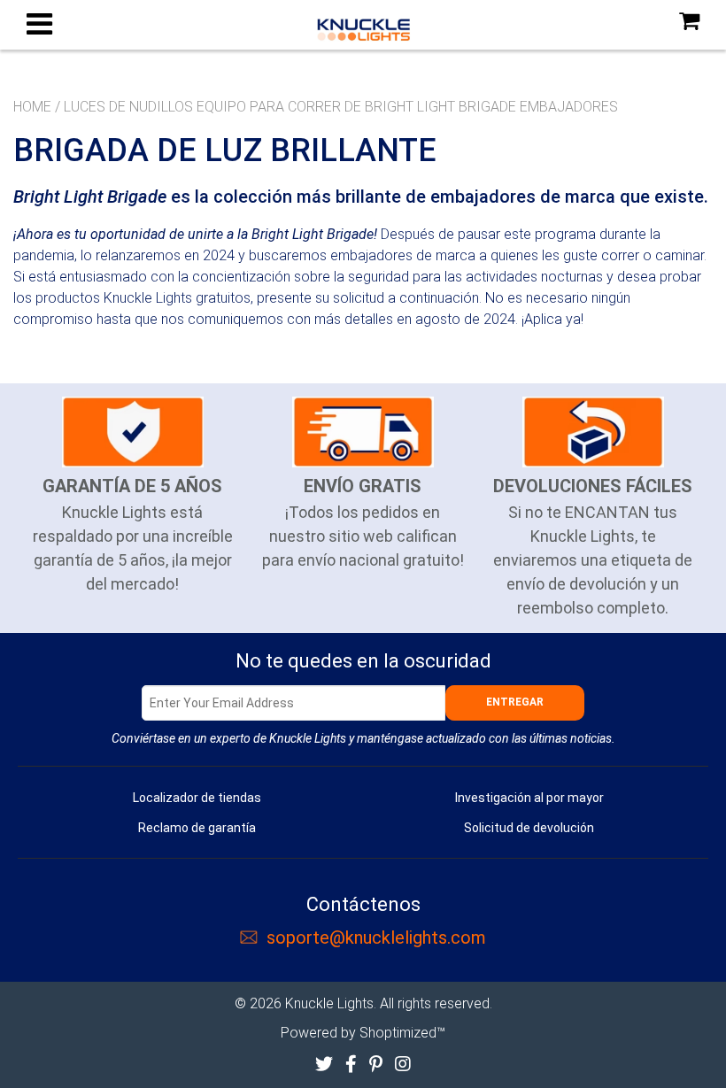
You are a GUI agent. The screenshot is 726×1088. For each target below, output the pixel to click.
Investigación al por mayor (529, 798)
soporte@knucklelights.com (376, 937)
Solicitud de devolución (529, 828)
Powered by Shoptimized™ (363, 1032)
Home (32, 106)
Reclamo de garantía (197, 828)
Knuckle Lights (329, 1003)
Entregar (515, 702)
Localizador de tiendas (197, 798)
